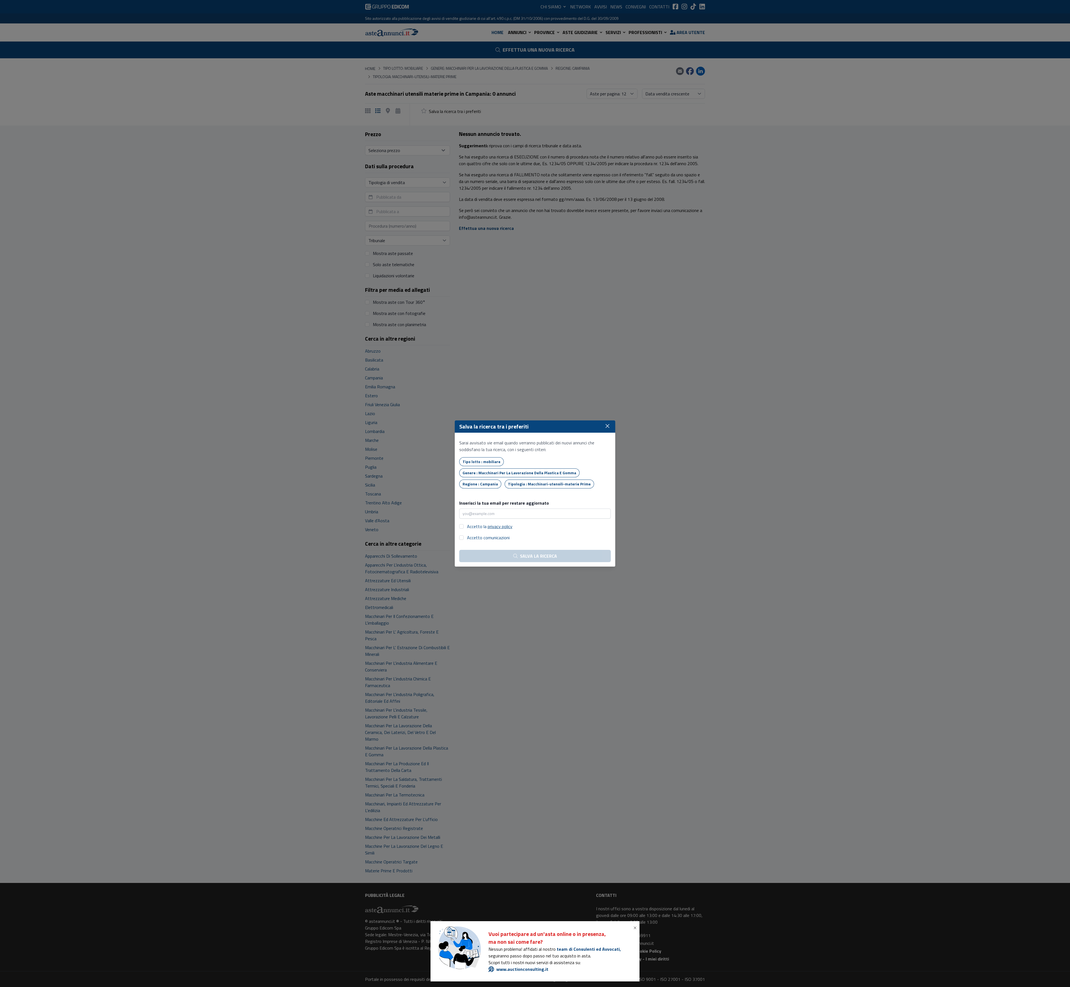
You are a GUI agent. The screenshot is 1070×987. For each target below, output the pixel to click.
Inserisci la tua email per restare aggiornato (504, 503)
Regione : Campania (480, 484)
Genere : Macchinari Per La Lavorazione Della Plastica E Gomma (519, 473)
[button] (636, 928)
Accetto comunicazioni (488, 537)
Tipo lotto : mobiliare (481, 461)
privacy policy (500, 526)
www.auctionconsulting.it (522, 969)
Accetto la (489, 526)
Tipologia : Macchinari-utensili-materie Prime (549, 484)
